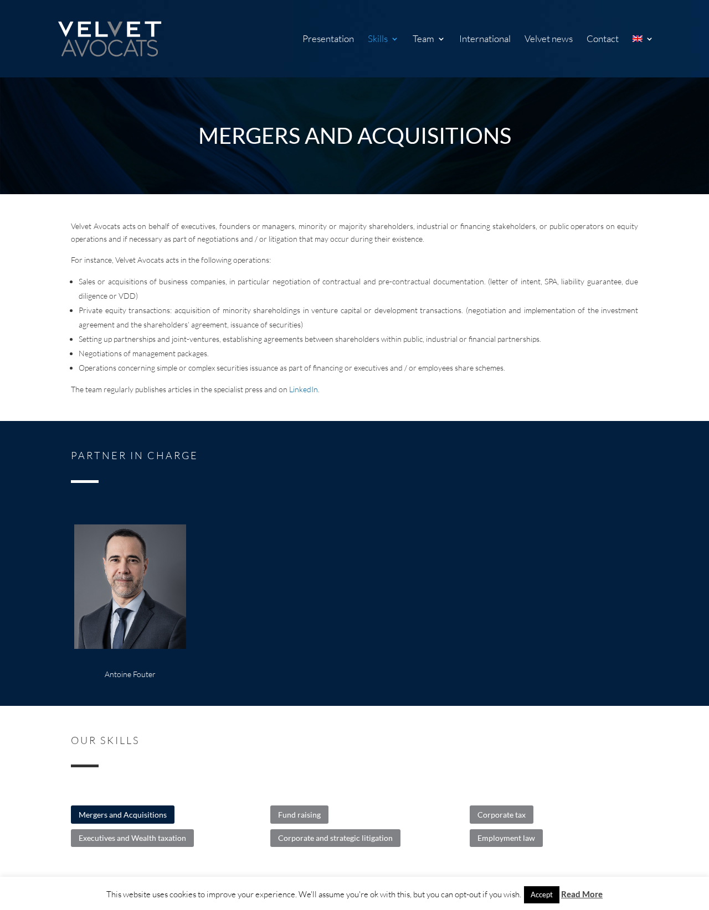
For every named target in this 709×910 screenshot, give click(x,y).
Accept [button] (542, 894)
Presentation (328, 39)
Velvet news (549, 39)
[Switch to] (643, 56)
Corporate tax (501, 814)
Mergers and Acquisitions (123, 814)
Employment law (506, 838)
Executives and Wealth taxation (132, 838)
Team (423, 39)
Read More (582, 894)
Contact (603, 39)
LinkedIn (303, 389)
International (485, 39)
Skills (378, 39)
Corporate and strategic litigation (335, 838)
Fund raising (299, 814)
